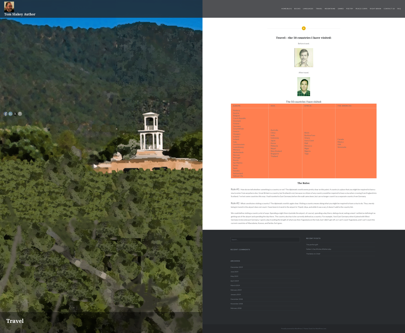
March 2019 (235, 285)
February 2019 (236, 290)
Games (341, 8)
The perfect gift (312, 244)
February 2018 (236, 308)
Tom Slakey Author (19, 14)
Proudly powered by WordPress (291, 328)
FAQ (399, 8)
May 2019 (234, 276)
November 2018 (237, 304)
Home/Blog (286, 8)
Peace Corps (361, 8)
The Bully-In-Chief (313, 254)
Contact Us (389, 8)
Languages (308, 8)
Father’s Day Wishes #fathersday (318, 249)
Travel (319, 8)
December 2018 (237, 299)
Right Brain (375, 8)
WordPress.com (321, 328)
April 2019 (235, 281)
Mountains (330, 8)
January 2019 (236, 294)
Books (297, 8)
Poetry (349, 8)
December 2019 (237, 267)
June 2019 (234, 272)
